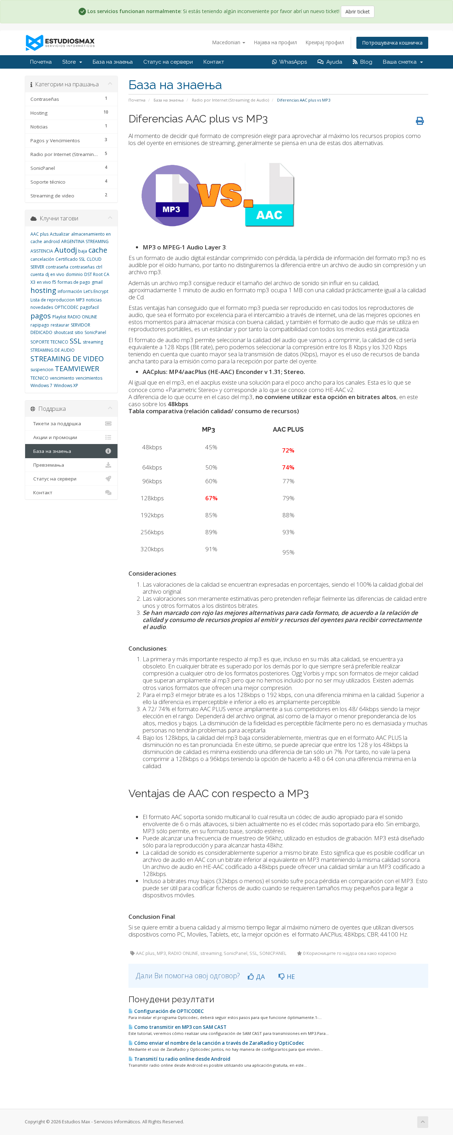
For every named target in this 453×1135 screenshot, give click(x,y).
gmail (97, 282)
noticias (94, 300)
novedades (41, 307)
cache (97, 250)
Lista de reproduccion (52, 300)
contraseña (57, 267)
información (70, 291)
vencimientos (89, 378)
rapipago (39, 325)
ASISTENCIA (41, 251)
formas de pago (74, 282)
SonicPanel (95, 332)
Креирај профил (324, 42)
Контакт (213, 62)
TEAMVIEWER (77, 368)
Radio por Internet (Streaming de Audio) (230, 100)
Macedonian (227, 42)
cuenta (37, 274)
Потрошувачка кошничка (392, 42)
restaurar (60, 325)
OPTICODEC (67, 307)
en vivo (44, 282)
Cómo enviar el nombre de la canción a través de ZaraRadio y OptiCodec (218, 1043)
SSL (75, 341)
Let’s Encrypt (96, 291)
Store (70, 62)
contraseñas (82, 267)
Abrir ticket (357, 11)
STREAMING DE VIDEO (67, 358)
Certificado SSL (70, 259)
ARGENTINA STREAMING (85, 241)
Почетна (41, 62)
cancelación (42, 259)
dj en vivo (54, 274)
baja (82, 251)
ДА (259, 976)
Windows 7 (41, 385)
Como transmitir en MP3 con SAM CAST (179, 1027)
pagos (40, 316)
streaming (93, 342)
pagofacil (89, 307)
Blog (364, 62)
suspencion (41, 370)
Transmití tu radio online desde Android (181, 1059)
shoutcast (63, 332)
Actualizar (60, 234)
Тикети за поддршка (55, 423)
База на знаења (113, 62)
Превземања (47, 465)
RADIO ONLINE (82, 317)
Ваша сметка (401, 62)
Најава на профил (275, 42)
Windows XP (66, 385)
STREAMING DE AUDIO (52, 350)
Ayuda (332, 62)
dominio (74, 274)
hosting (43, 290)
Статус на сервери (168, 62)
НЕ (290, 976)
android (52, 241)
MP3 (80, 300)
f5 (54, 282)
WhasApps (292, 62)
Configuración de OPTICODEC (168, 1011)
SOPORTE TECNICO (49, 342)
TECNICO (39, 378)
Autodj (66, 250)
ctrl (99, 267)
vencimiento (62, 378)
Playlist (59, 317)
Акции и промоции (53, 437)
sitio (79, 332)
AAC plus (39, 234)
